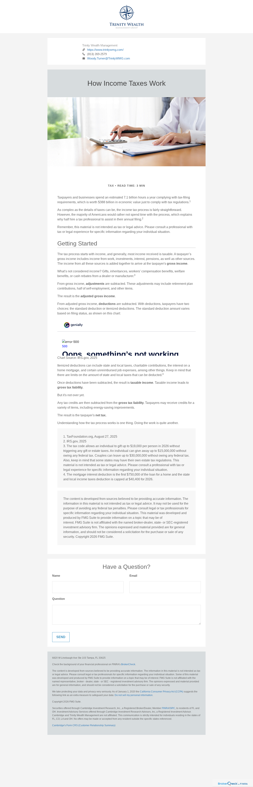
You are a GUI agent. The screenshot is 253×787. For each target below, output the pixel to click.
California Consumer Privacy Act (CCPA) (161, 691)
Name (56, 575)
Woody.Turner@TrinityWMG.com (108, 58)
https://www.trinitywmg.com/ (105, 49)
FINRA (165, 708)
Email (133, 575)
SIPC (172, 708)
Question (58, 598)
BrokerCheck (128, 664)
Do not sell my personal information (134, 695)
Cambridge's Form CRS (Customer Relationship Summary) (83, 725)
